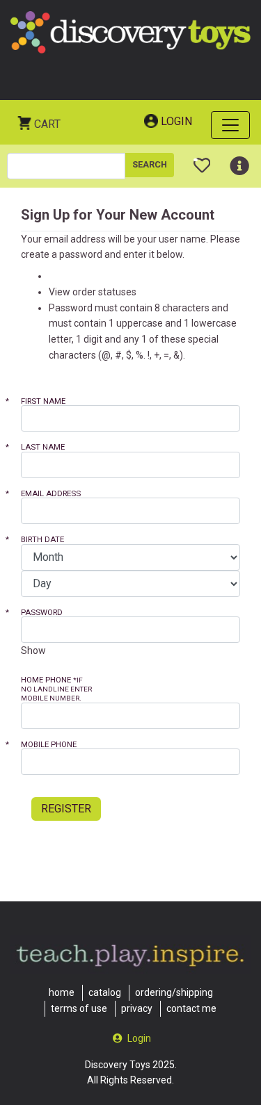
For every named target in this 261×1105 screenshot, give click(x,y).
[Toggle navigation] (230, 125)
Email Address (45, 493)
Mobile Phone (43, 744)
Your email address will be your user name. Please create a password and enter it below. (130, 247)
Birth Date (37, 539)
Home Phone (56, 689)
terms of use (79, 1008)
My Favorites (202, 159)
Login (176, 121)
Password (36, 612)
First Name (37, 401)
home (61, 992)
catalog (104, 992)
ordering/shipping (174, 992)
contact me (191, 1008)
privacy (136, 1008)
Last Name (37, 447)
